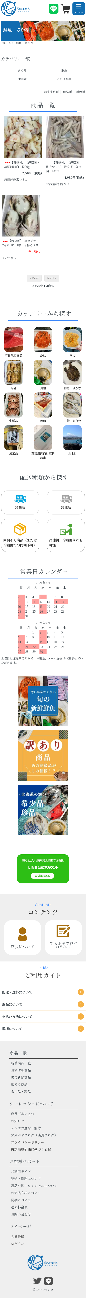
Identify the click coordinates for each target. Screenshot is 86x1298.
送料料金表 (19, 1207)
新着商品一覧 (21, 1063)
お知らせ (17, 1120)
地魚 (64, 70)
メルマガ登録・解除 (26, 1128)
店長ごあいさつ (22, 1113)
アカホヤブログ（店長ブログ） (34, 1135)
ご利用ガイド (21, 1171)
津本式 (22, 79)
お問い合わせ (21, 1214)
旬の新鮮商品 (21, 1077)
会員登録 (17, 1236)
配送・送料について (26, 1178)
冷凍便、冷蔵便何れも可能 (65, 542)
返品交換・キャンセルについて (34, 1185)
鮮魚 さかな (24, 43)
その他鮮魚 (64, 79)
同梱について (21, 1200)
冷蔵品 (20, 507)
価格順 (67, 92)
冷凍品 (66, 507)
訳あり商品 (19, 1084)
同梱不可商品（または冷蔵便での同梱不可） (20, 542)
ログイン (17, 1243)
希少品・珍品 (21, 1091)
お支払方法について (26, 1192)
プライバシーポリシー (27, 1142)
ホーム (6, 43)
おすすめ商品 (21, 1070)
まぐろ (22, 70)
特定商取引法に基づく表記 (31, 1149)
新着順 (80, 92)
